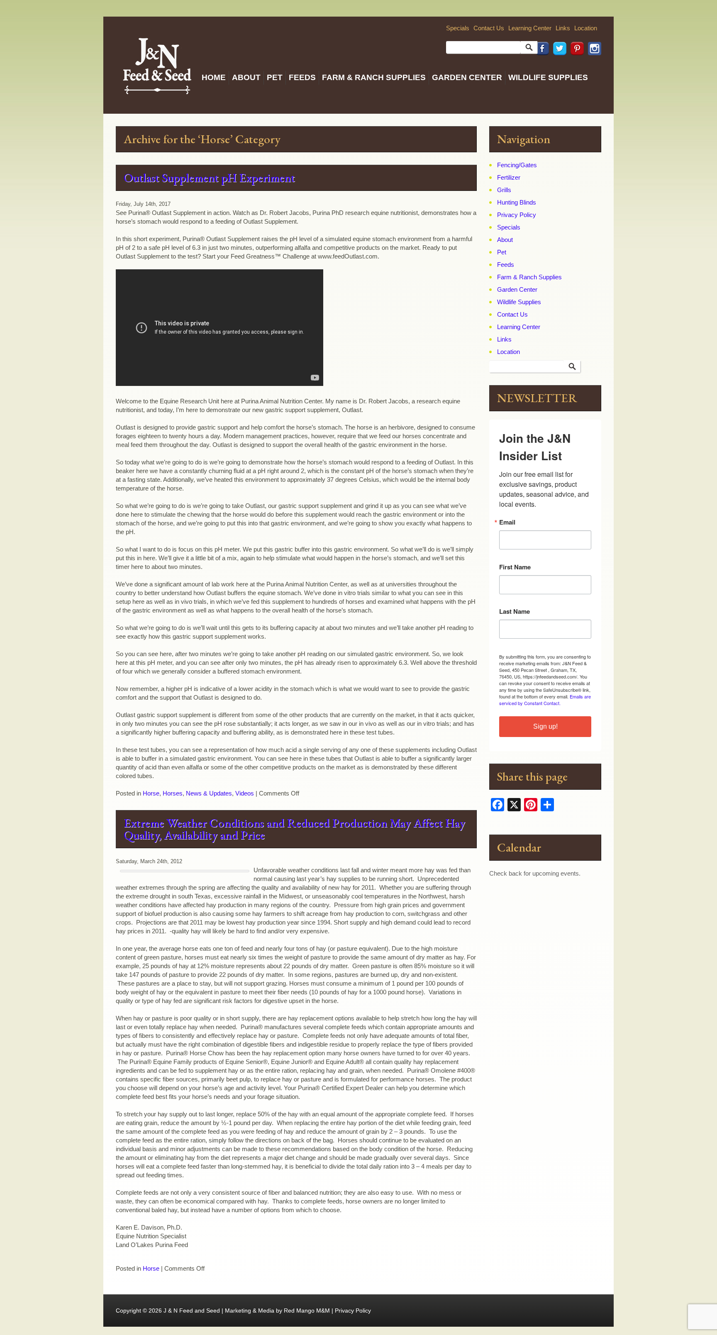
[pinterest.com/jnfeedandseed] (575, 66)
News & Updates (209, 793)
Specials (457, 28)
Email (507, 522)
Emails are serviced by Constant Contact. (545, 699)
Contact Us (488, 28)
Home (214, 77)
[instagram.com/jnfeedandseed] (592, 66)
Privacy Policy (516, 214)
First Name (515, 567)
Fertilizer (508, 177)
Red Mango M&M (307, 1310)
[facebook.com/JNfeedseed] (540, 66)
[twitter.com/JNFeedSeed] (557, 66)
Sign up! (545, 726)
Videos (244, 793)
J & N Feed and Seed (191, 1310)
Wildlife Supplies (548, 77)
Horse (151, 793)
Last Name (514, 611)
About (246, 77)
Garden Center (467, 77)
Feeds (302, 77)
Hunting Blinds (516, 202)
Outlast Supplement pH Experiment (209, 177)
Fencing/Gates (517, 164)
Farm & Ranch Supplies (374, 77)
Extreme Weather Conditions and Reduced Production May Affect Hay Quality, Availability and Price (294, 829)
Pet (275, 77)
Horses (173, 793)
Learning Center (529, 28)
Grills (504, 189)
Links (563, 28)
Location (585, 28)
